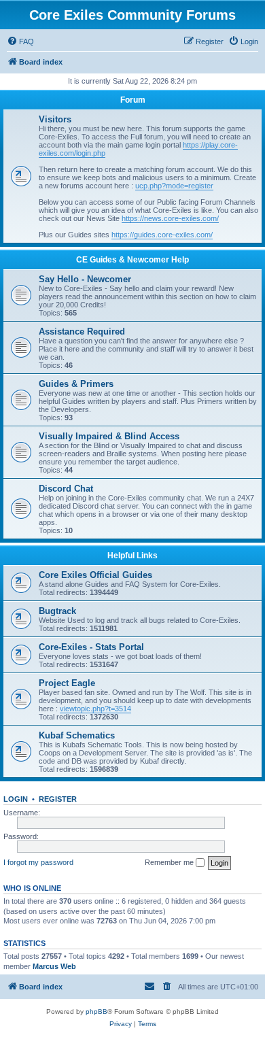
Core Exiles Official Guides (95, 575)
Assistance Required (82, 331)
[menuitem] (20, 41)
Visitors (55, 119)
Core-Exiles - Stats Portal (91, 647)
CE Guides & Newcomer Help (132, 260)
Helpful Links (132, 555)
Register (58, 799)
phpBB (96, 1011)
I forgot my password (38, 862)
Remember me (170, 862)
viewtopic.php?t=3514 (95, 708)
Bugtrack (57, 611)
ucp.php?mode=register (174, 186)
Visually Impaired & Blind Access (109, 436)
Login (15, 799)
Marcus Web (54, 966)
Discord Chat (66, 488)
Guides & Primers (76, 384)
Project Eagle (67, 683)
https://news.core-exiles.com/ (170, 218)
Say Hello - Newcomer (85, 279)
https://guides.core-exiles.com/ (162, 235)
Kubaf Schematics (77, 735)
